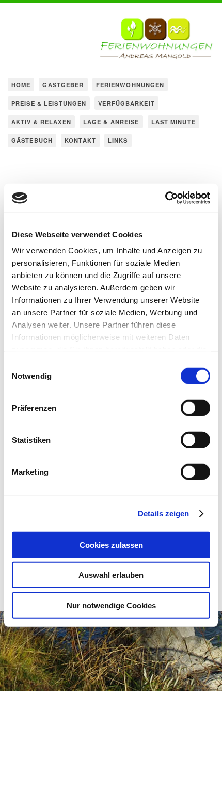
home (20, 84)
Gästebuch (32, 140)
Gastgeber (63, 84)
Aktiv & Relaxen (41, 122)
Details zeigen (163, 513)
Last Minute (173, 122)
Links (118, 140)
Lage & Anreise (111, 122)
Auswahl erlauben (111, 575)
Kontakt (80, 140)
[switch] (195, 407)
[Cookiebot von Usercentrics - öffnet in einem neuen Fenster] (165, 198)
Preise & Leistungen (48, 103)
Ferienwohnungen (130, 84)
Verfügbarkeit (126, 103)
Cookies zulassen (111, 544)
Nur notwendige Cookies (111, 605)
